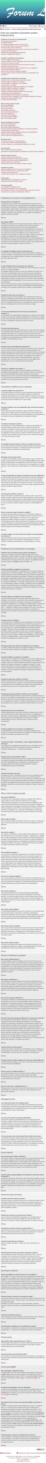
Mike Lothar (19, 1456)
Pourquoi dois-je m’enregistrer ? (9, 41)
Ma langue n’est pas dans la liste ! (10, 66)
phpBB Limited (5, 1374)
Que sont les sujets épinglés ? (9, 115)
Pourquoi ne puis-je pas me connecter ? (11, 47)
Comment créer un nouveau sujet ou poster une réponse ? (16, 80)
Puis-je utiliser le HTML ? (7, 106)
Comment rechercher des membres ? (11, 162)
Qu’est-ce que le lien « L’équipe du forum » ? (12, 135)
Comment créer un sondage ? (9, 85)
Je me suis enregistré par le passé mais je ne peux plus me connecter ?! (20, 49)
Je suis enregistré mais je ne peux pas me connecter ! (15, 46)
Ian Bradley (37, 1456)
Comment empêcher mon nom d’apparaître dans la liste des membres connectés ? (22, 61)
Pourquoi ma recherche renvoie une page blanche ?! (14, 160)
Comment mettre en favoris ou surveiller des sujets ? (14, 170)
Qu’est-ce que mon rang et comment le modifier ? (14, 71)
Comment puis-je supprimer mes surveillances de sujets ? (16, 174)
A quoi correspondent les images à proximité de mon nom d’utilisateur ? (19, 68)
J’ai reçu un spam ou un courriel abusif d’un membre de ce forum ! (18, 144)
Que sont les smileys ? (7, 108)
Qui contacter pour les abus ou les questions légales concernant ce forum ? (20, 190)
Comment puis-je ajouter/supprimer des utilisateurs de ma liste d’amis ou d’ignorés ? (23, 151)
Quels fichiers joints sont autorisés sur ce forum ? (14, 179)
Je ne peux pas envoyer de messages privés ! (13, 141)
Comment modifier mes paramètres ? (10, 59)
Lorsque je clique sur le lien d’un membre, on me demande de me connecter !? (20, 73)
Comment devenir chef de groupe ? (10, 130)
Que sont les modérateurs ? (8, 125)
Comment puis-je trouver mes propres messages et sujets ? (16, 163)
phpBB (42, 466)
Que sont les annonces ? (7, 113)
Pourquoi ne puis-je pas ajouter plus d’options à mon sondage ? (17, 86)
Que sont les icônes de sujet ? (9, 118)
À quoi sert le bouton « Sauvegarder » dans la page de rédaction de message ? (21, 96)
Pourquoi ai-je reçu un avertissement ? (11, 93)
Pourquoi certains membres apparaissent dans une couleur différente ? (19, 132)
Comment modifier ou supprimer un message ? (13, 81)
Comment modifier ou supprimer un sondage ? (13, 88)
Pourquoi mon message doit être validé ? (11, 98)
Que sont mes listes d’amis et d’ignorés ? (11, 149)
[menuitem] (4, 26)
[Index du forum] (33, 21)
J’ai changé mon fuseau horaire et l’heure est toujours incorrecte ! (18, 64)
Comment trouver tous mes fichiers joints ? (12, 181)
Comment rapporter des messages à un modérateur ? (15, 94)
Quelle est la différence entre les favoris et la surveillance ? (16, 169)
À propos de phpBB (31, 1378)
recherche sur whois (30, 1409)
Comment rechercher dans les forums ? (11, 157)
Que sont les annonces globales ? (10, 111)
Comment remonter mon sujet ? (9, 99)
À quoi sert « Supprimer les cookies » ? (11, 54)
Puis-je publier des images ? (8, 110)
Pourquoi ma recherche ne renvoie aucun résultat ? (14, 158)
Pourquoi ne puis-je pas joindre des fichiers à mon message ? (17, 91)
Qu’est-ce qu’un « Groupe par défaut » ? (11, 133)
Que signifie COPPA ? (6, 42)
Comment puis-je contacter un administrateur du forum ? (15, 191)
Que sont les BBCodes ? (7, 105)
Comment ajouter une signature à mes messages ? (14, 83)
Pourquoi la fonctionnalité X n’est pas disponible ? (13, 188)
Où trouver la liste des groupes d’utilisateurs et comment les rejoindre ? (19, 128)
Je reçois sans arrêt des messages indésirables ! (14, 142)
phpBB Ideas (5, 1392)
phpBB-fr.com (26, 1459)
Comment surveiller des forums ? (9, 172)
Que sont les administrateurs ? (9, 124)
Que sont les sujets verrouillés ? (9, 116)
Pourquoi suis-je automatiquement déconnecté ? (13, 52)
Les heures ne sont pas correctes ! (10, 63)
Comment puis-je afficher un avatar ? (10, 69)
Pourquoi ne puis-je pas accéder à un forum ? (13, 90)
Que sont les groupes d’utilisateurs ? (10, 127)
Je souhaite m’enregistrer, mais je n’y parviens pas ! (14, 44)
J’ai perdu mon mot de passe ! (9, 51)
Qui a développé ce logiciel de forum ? (11, 186)
